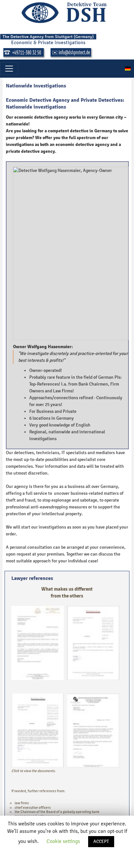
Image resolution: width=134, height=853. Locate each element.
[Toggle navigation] (9, 68)
